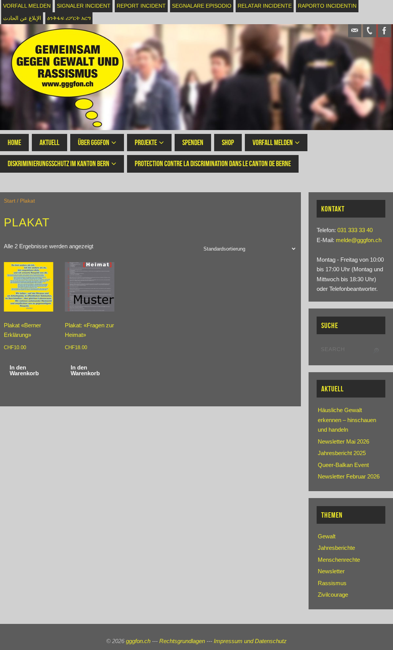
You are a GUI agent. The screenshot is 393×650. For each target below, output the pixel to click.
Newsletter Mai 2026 (343, 441)
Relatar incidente (265, 6)
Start (9, 201)
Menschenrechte (339, 559)
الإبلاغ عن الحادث (22, 18)
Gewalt (326, 536)
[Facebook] (384, 30)
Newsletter (331, 571)
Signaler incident (84, 6)
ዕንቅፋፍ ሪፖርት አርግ (69, 18)
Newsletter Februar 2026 (349, 476)
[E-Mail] (354, 30)
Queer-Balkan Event (343, 465)
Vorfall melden (27, 6)
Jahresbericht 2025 (342, 453)
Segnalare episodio (201, 6)
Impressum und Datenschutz (250, 641)
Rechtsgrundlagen (182, 641)
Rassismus (332, 583)
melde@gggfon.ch (358, 240)
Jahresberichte (336, 547)
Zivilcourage (333, 594)
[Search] (376, 351)
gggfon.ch (138, 641)
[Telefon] (369, 30)
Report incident (141, 6)
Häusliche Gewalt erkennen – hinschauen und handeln (347, 420)
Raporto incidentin (327, 6)
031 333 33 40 (355, 230)
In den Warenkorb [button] (24, 370)
